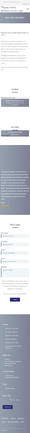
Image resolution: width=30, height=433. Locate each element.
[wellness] (14, 400)
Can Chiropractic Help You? (12, 361)
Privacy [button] (4, 422)
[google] (3, 400)
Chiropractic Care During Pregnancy (13, 347)
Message (3, 267)
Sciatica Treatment (11, 339)
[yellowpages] (17, 400)
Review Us (8, 407)
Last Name (4, 241)
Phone (3, 258)
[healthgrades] (10, 400)
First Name (4, 233)
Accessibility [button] (5, 418)
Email (3, 250)
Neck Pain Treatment (11, 332)
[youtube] (21, 400)
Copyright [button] (13, 418)
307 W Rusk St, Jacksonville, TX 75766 (11, 2)
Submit (15, 299)
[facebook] (7, 400)
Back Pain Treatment (11, 328)
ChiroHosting (4, 430)
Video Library (8, 365)
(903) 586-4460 (25, 4)
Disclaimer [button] (21, 418)
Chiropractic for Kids (11, 343)
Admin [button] (22, 422)
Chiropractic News (10, 363)
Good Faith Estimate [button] (13, 422)
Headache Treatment (11, 335)
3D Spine (7, 359)
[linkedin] (24, 400)
